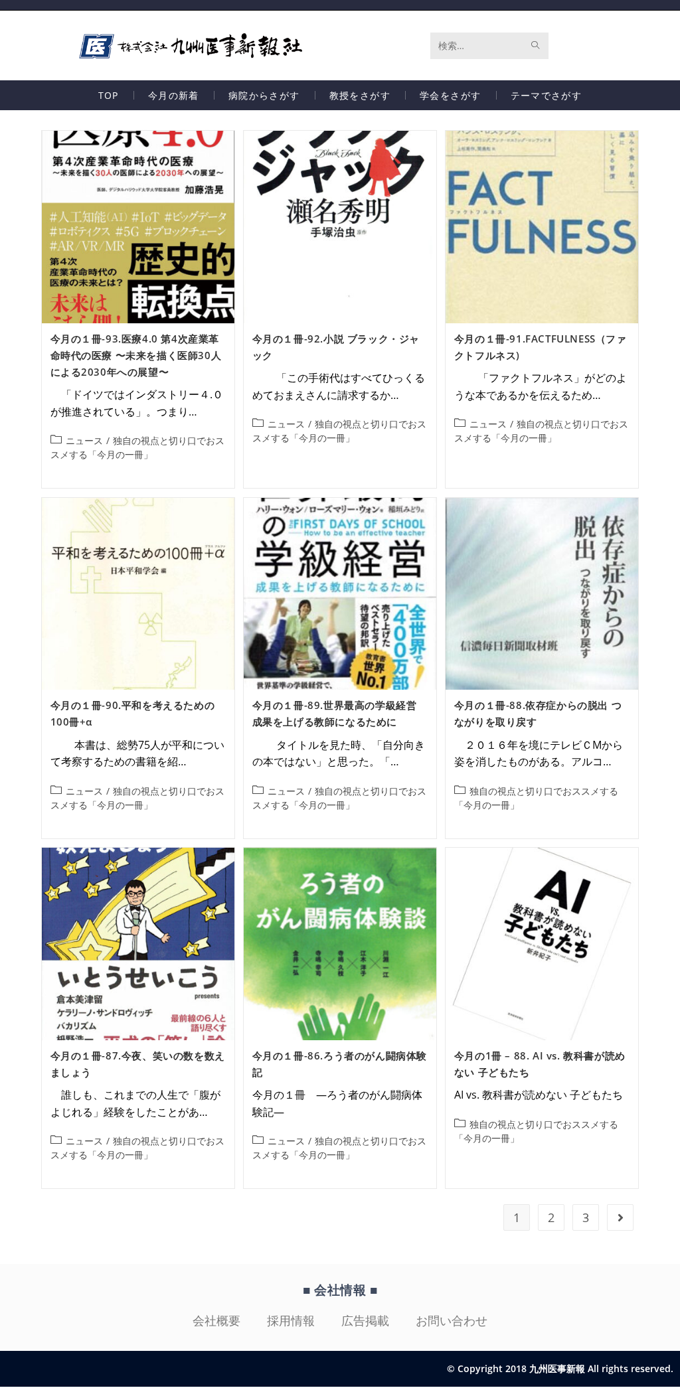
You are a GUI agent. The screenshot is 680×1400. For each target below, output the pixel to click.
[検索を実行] (536, 46)
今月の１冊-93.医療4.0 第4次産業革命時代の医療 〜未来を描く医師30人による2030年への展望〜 (136, 355)
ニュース (84, 440)
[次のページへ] (620, 1217)
